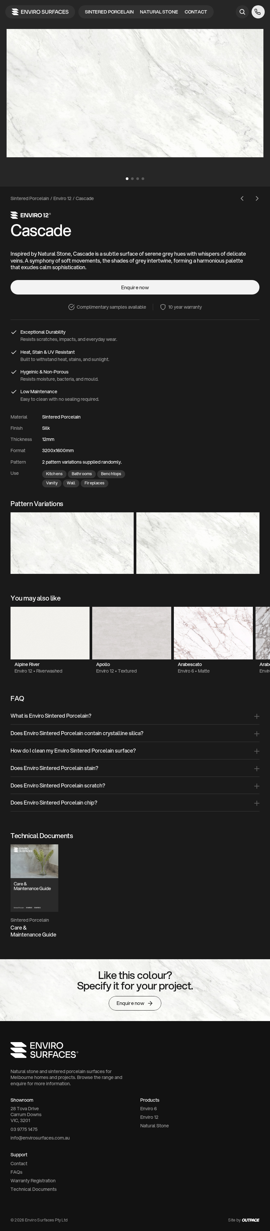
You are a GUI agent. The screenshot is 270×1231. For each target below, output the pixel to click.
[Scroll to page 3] (137, 179)
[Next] (255, 93)
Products (149, 1100)
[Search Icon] (242, 11)
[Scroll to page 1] (126, 179)
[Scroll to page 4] (143, 179)
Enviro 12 (62, 198)
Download (26, 878)
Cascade (85, 198)
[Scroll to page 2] (132, 179)
